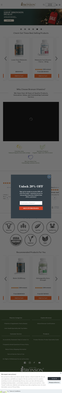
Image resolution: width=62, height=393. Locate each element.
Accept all (54, 378)
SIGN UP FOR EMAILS (31, 208)
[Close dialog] (49, 176)
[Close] (61, 373)
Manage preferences (54, 382)
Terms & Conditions (14, 391)
